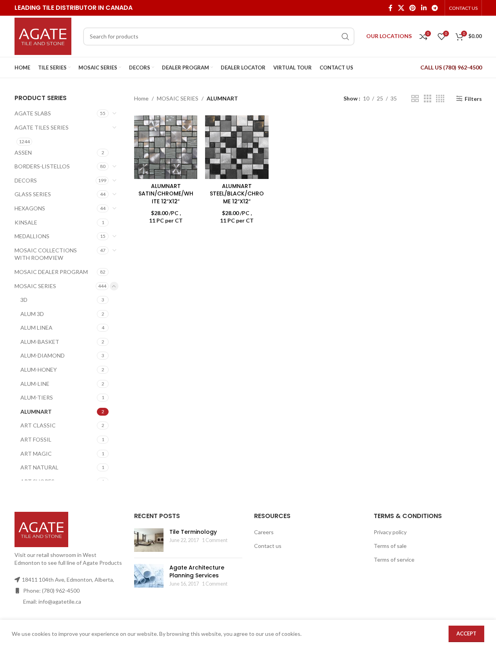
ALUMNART (36, 411)
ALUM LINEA (36, 327)
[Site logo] (43, 35)
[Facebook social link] (390, 8)
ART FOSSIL (35, 439)
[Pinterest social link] (412, 8)
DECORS (26, 180)
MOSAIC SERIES (35, 286)
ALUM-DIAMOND (42, 355)
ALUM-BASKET (39, 341)
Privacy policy (390, 532)
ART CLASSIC (38, 425)
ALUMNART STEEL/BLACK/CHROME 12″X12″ (237, 193)
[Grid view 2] (415, 99)
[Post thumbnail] (149, 540)
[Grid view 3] (427, 99)
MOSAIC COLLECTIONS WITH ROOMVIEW (46, 254)
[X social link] (401, 8)
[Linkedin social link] (423, 8)
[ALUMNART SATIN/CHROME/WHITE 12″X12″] (165, 147)
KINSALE (26, 222)
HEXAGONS (30, 208)
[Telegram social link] (434, 8)
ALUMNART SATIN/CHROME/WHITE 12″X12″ (165, 193)
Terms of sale (390, 545)
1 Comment (214, 540)
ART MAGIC (36, 453)
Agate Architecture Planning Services (196, 571)
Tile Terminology (193, 532)
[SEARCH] (345, 36)
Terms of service (394, 559)
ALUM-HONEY (38, 369)
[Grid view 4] (440, 99)
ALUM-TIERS (36, 397)
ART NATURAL (39, 467)
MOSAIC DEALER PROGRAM (51, 271)
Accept (466, 633)
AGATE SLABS (33, 113)
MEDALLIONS (32, 236)
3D (23, 299)
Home (141, 98)
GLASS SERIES (33, 194)
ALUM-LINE (34, 383)
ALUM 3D (32, 313)
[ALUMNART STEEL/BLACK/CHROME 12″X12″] (236, 147)
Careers (264, 532)
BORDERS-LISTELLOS (42, 166)
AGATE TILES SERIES (42, 127)
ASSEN (23, 152)
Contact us (268, 545)
